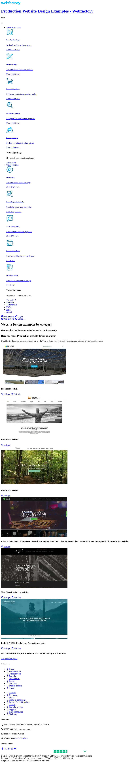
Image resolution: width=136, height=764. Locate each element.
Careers (12, 704)
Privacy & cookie (19, 702)
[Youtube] (15, 749)
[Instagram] (12, 749)
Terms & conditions (17, 700)
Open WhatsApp (20, 738)
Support (12, 709)
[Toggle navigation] (24, 319)
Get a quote (9, 316)
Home (11, 669)
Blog (8, 309)
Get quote (13, 695)
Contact (12, 693)
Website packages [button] (13, 27)
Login (20, 316)
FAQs (8, 307)
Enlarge (7, 394)
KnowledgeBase (16, 712)
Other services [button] (12, 165)
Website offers (15, 671)
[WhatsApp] (8, 749)
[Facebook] (2, 749)
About (9, 312)
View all (9, 162)
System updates (15, 686)
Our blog (13, 683)
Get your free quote (9, 658)
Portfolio (10, 302)
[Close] (2, 23)
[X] (5, 749)
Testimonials (11, 305)
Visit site (17, 394)
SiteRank (13, 714)
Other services (15, 674)
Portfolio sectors (16, 707)
